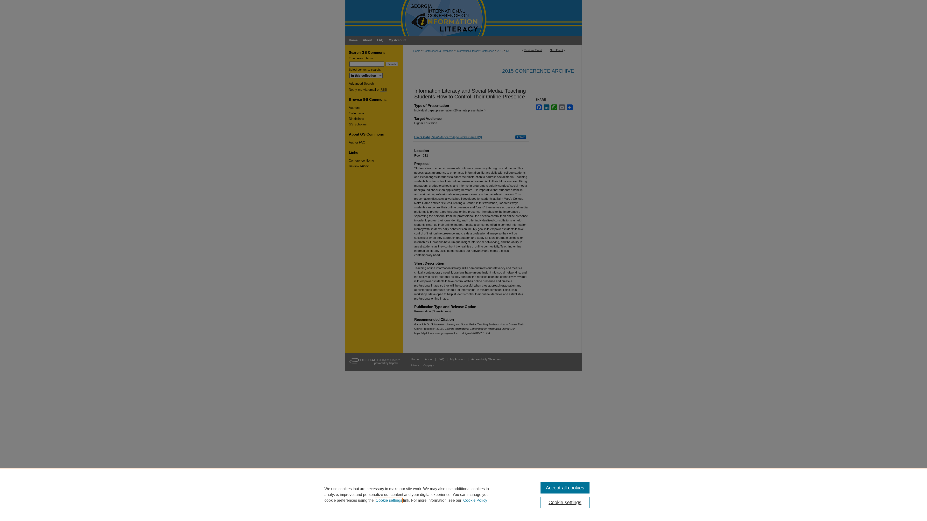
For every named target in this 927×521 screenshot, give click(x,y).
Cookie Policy (475, 500)
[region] (463, 494)
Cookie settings (389, 500)
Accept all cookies (565, 487)
